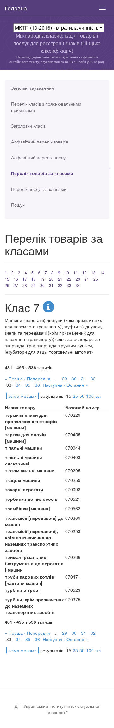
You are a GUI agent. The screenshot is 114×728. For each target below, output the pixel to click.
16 (16, 279)
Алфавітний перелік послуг (39, 157)
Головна (16, 8)
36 (37, 385)
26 (7, 285)
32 (60, 285)
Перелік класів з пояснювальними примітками (46, 106)
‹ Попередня (37, 378)
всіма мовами (22, 396)
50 (82, 396)
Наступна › (54, 385)
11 (75, 272)
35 (27, 385)
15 (7, 279)
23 (78, 279)
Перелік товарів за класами (42, 173)
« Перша (14, 378)
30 (42, 285)
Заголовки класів (28, 126)
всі (98, 396)
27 (16, 285)
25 (95, 279)
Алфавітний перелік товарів (39, 141)
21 (60, 279)
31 (51, 285)
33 (69, 285)
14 (102, 272)
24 (87, 279)
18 (33, 279)
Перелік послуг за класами (38, 189)
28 (24, 285)
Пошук (17, 205)
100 (90, 396)
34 (78, 285)
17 (24, 279)
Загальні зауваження (32, 88)
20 (51, 279)
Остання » (77, 385)
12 (84, 272)
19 (42, 279)
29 (33, 285)
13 (93, 272)
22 (69, 279)
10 (67, 272)
